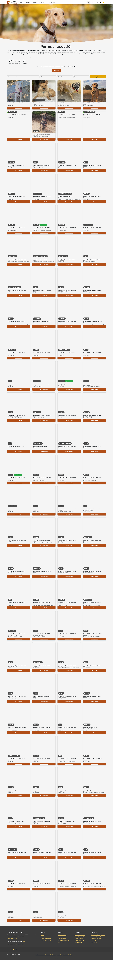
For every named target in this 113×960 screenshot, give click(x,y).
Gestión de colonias (96, 936)
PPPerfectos (61, 942)
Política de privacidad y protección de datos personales (49, 954)
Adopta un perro (62, 936)
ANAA (42, 936)
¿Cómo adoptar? (62, 935)
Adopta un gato (62, 938)
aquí (24, 941)
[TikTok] (100, 2)
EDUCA (93, 940)
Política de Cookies (67, 954)
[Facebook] (95, 2)
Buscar (99, 77)
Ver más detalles (18, 108)
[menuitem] (22, 2)
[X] (97, 2)
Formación (94, 942)
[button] (88, 2)
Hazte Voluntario (79, 940)
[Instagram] (92, 2)
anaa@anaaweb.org (12, 938)
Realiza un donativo (80, 935)
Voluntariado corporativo (98, 935)
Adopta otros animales (64, 940)
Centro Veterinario (46, 940)
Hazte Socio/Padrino (80, 936)
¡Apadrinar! (57, 70)
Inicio (42, 935)
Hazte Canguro (79, 938)
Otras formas (78, 942)
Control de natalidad (96, 938)
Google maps (19, 944)
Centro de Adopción (46, 938)
